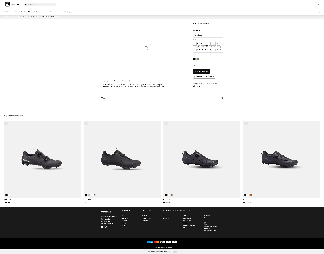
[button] (162, 98)
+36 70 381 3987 (141, 84)
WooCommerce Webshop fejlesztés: (157, 251)
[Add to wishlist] (6, 123)
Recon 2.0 (246, 200)
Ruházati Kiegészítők (189, 225)
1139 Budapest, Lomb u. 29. (109, 216)
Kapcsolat (207, 234)
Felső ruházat (187, 220)
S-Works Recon (9, 200)
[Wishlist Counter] (319, 12)
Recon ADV (87, 200)
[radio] (194, 43)
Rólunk (206, 220)
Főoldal (6, 16)
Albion (185, 216)
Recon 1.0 (166, 200)
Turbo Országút (146, 218)
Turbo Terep (145, 220)
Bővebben (196, 86)
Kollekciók (186, 223)
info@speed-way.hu (109, 86)
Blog (205, 222)
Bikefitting (67, 12)
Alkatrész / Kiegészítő (15, 16)
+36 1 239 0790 (105, 219)
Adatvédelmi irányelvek (210, 226)
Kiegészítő (26, 16)
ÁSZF (205, 224)
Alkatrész (165, 216)
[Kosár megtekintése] (319, 4)
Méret (194, 39)
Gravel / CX (125, 218)
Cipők (32, 16)
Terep (123, 225)
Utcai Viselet (186, 227)
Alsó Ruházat (187, 218)
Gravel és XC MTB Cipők (42, 16)
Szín (194, 54)
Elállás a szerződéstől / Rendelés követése (210, 231)
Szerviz (74, 12)
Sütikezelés (207, 228)
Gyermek (124, 220)
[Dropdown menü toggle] (11, 11)
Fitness (124, 216)
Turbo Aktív (145, 216)
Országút (124, 223)
